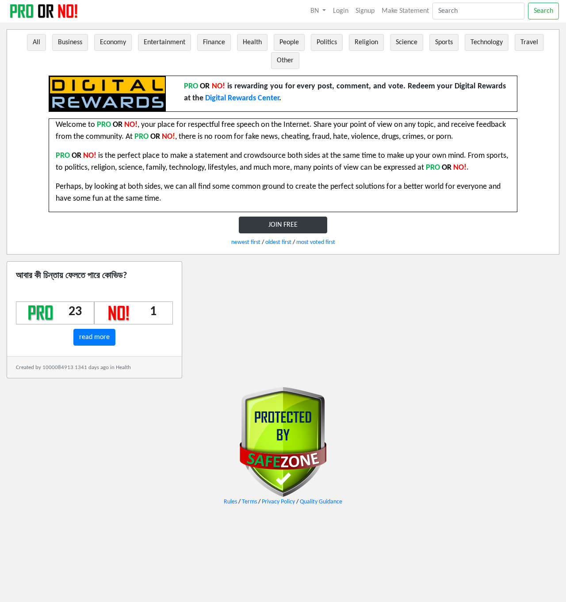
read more (94, 337)
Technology (486, 42)
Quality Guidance (321, 502)
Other (285, 60)
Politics (327, 42)
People (289, 42)
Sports (444, 42)
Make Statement (405, 11)
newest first (245, 242)
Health (252, 42)
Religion (366, 42)
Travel (529, 42)
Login (340, 11)
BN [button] (315, 11)
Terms (249, 502)
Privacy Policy (278, 502)
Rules (230, 502)
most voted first (315, 242)
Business (70, 42)
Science (406, 42)
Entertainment (164, 42)
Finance (214, 42)
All (36, 42)
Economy (113, 42)
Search (543, 11)
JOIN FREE (283, 225)
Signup (365, 11)
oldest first (278, 242)
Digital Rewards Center (242, 98)
